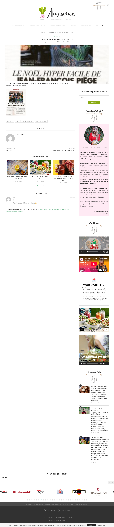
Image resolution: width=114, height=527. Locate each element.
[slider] (92, 251)
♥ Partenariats (85, 26)
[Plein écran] (107, 252)
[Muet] (104, 252)
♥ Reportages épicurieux (57, 26)
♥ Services (72, 26)
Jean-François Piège (27, 121)
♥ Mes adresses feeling (37, 26)
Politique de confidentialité (56, 517)
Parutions (51, 32)
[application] (94, 244)
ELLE (17, 121)
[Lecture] (81, 252)
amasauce (51, 42)
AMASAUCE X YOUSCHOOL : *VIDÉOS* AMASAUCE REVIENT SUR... (64, 178)
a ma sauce (10, 121)
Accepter (91, 525)
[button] (94, 245)
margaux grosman (41, 121)
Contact (70, 517)
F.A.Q (43, 517)
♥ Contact (96, 26)
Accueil (43, 32)
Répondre (72, 197)
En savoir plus (101, 525)
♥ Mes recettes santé (18, 26)
